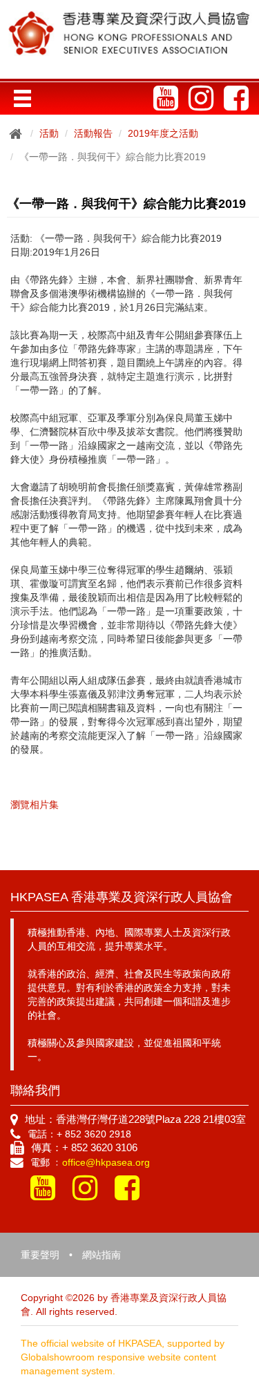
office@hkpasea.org (106, 1162)
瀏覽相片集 (34, 804)
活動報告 (93, 133)
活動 (49, 133)
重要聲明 (40, 1254)
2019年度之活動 (163, 133)
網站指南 (101, 1254)
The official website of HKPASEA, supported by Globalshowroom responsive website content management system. (122, 1357)
